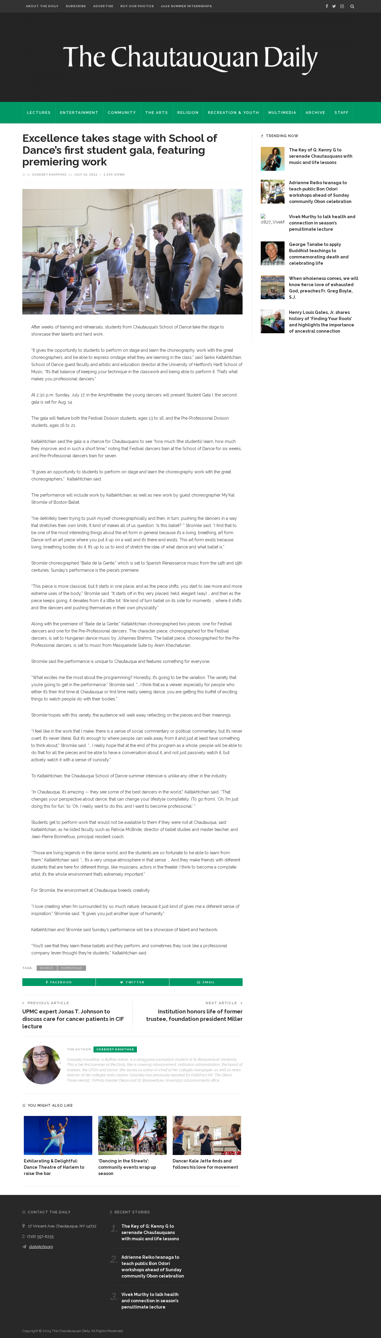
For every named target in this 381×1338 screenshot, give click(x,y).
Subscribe (76, 6)
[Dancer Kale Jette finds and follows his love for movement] (207, 1135)
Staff (342, 113)
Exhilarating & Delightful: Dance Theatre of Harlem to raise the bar (54, 1167)
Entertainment (79, 113)
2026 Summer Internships (186, 6)
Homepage (71, 968)
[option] (58, 1146)
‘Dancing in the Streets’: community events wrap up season (127, 1167)
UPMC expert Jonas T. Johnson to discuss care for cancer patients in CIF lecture (73, 1019)
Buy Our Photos (137, 6)
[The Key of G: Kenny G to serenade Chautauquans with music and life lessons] (273, 158)
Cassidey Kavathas (49, 174)
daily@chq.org (41, 1246)
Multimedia (282, 113)
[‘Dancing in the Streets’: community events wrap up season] (132, 1135)
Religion (188, 113)
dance (47, 968)
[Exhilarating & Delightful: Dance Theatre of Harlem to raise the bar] (58, 1135)
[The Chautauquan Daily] (190, 59)
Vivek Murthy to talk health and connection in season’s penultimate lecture (322, 223)
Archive (315, 113)
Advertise (103, 6)
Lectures (39, 113)
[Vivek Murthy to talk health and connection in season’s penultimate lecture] (273, 219)
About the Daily (42, 6)
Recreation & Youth (233, 113)
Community (122, 113)
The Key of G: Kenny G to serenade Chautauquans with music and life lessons (320, 156)
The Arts (156, 113)
